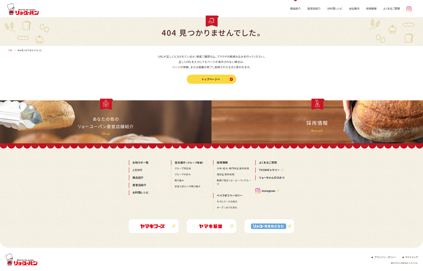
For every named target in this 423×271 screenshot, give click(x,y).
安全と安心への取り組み (188, 186)
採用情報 (222, 162)
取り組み (179, 180)
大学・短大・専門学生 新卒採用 (233, 168)
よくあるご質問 (268, 162)
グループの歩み (183, 174)
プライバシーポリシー (385, 257)
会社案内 (189, 162)
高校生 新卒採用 (225, 174)
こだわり (137, 170)
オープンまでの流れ (227, 207)
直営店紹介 (139, 185)
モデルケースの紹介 (227, 201)
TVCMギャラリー (269, 170)
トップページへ (211, 79)
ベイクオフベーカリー (230, 195)
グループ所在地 (183, 168)
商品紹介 (138, 177)
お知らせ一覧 (141, 162)
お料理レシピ (141, 192)
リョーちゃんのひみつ (272, 177)
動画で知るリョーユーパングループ (234, 182)
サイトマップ (411, 257)
